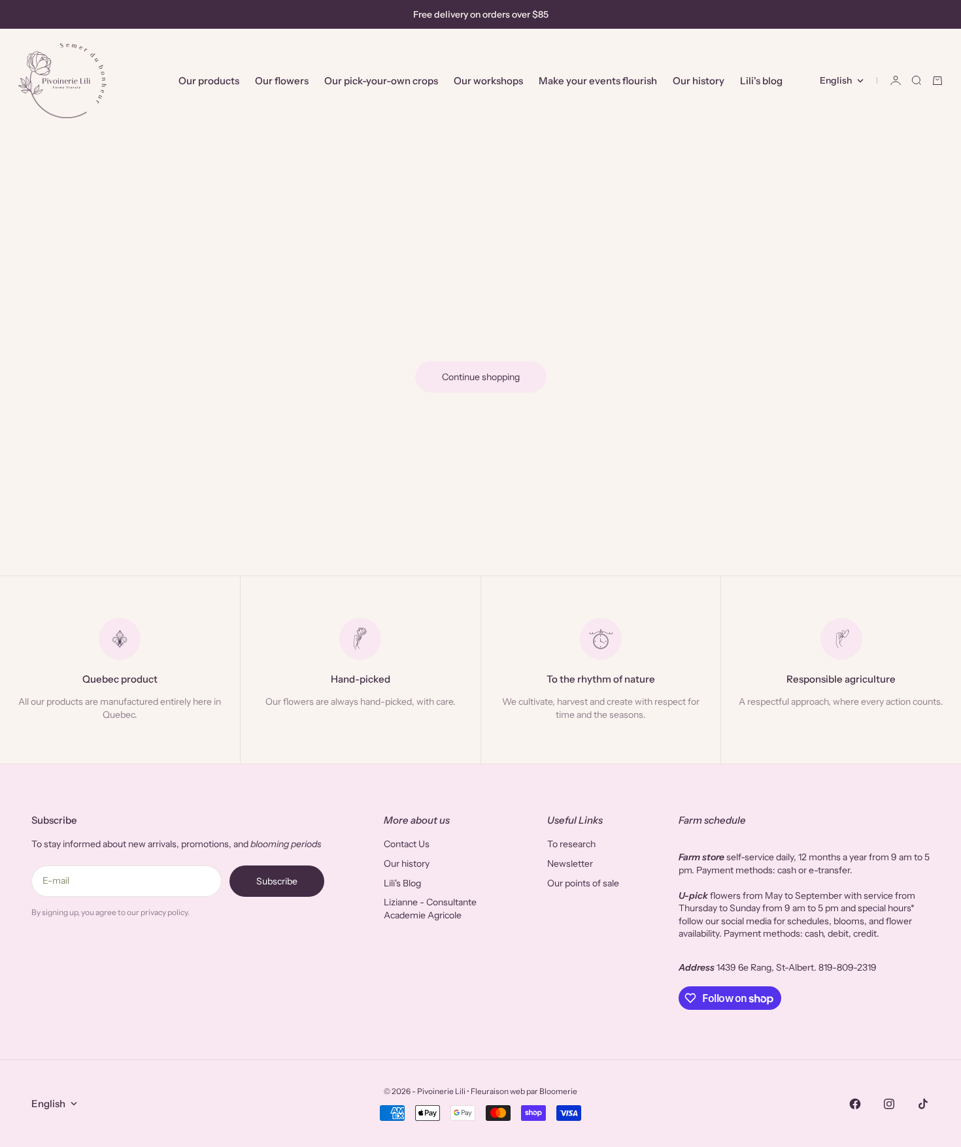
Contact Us (407, 844)
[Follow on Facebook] (855, 1103)
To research (571, 844)
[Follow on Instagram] (889, 1103)
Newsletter (570, 863)
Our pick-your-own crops (381, 80)
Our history (698, 80)
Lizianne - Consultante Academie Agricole (430, 908)
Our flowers (282, 80)
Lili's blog (761, 80)
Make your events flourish (598, 80)
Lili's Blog (402, 883)
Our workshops (488, 80)
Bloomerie (558, 1091)
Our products (208, 80)
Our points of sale (583, 883)
